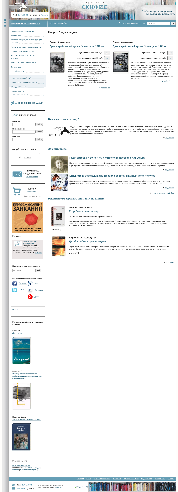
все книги (170, 263)
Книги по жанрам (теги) (21, 78)
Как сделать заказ (18, 86)
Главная (80, 478)
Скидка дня (16, 67)
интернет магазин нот (21, 465)
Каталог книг (16, 35)
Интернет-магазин (131, 478)
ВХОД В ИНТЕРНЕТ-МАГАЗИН (31, 103)
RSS (14, 310)
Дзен (36, 297)
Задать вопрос (32, 176)
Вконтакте (38, 290)
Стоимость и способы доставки (24, 82)
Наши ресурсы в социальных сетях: (27, 278)
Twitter (21, 290)
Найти (39, 124)
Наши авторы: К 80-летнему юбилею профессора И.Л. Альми (107, 157)
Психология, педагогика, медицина (26, 46)
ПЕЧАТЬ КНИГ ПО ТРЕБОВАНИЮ (30, 242)
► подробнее (104, 88)
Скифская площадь (28, 470)
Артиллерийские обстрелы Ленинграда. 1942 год (140, 46)
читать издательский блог (163, 193)
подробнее (169, 137)
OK (173, 24)
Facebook (23, 283)
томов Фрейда (33, 467)
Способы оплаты (17, 71)
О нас (88, 478)
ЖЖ (36, 284)
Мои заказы (32, 192)
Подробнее (169, 169)
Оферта (171, 478)
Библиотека (160, 478)
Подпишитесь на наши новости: (133, 23)
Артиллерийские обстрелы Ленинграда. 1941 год (77, 46)
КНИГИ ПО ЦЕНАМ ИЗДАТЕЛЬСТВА (25, 23)
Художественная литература (22, 31)
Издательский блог (102, 478)
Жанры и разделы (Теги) (59, 23)
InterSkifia (58, 487)
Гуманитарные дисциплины (22, 51)
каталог (15, 470)
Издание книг (146, 478)
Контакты (117, 478)
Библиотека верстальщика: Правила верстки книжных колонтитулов (112, 175)
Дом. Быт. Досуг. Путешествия (23, 62)
